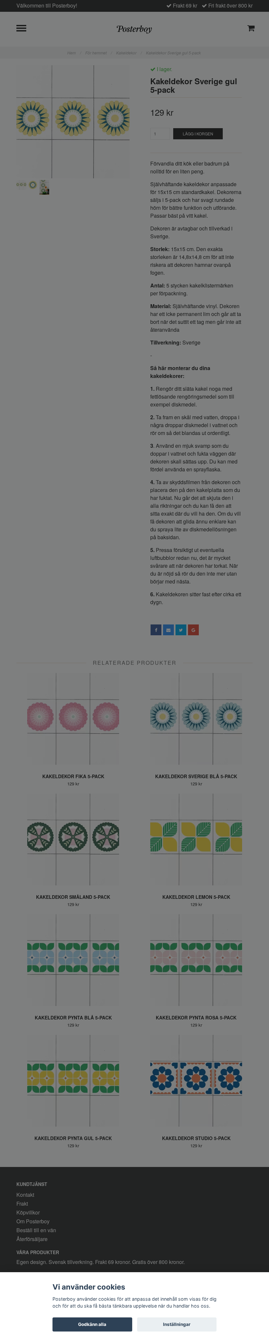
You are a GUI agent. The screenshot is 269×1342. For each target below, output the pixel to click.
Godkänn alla (92, 1324)
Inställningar (177, 1324)
